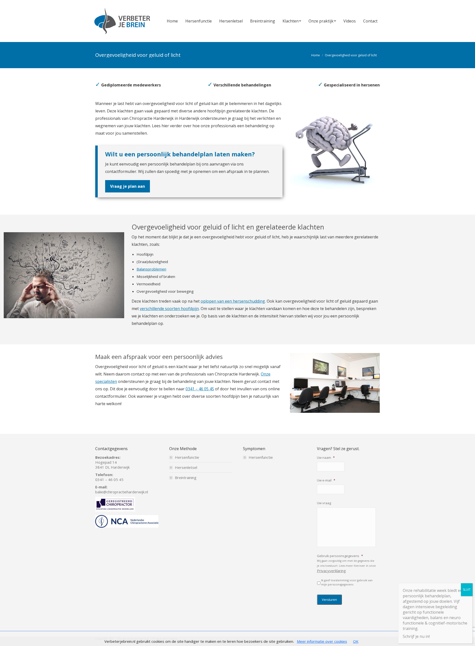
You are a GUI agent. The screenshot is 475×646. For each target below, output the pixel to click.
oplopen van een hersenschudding (233, 301)
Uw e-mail (326, 480)
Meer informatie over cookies (322, 641)
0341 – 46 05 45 (200, 389)
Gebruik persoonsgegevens (340, 556)
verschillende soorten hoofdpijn (169, 308)
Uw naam (326, 458)
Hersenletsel (186, 467)
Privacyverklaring (331, 570)
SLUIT (467, 589)
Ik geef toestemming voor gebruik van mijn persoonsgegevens (347, 582)
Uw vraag (324, 503)
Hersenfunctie (187, 457)
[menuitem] (172, 21)
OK (355, 641)
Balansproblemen (151, 269)
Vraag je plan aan (127, 186)
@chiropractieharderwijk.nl (125, 491)
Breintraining (185, 477)
